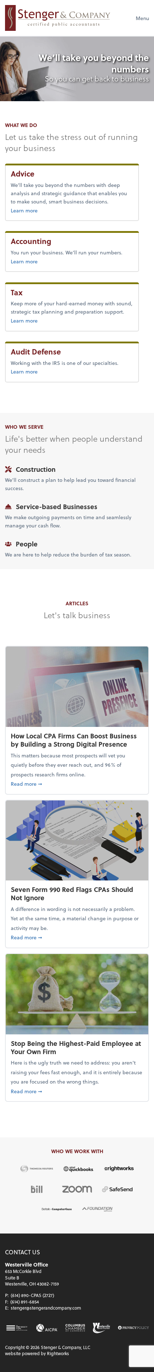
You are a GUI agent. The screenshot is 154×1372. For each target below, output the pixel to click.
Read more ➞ (77, 784)
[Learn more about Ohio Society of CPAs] (17, 1328)
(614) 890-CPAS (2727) (32, 1295)
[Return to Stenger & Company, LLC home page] (57, 18)
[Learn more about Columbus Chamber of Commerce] (75, 1328)
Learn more (40, 210)
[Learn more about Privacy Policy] (133, 1328)
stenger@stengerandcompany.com (46, 1308)
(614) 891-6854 (24, 1301)
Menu (142, 18)
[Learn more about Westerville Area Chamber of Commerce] (101, 1327)
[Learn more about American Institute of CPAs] (47, 1328)
